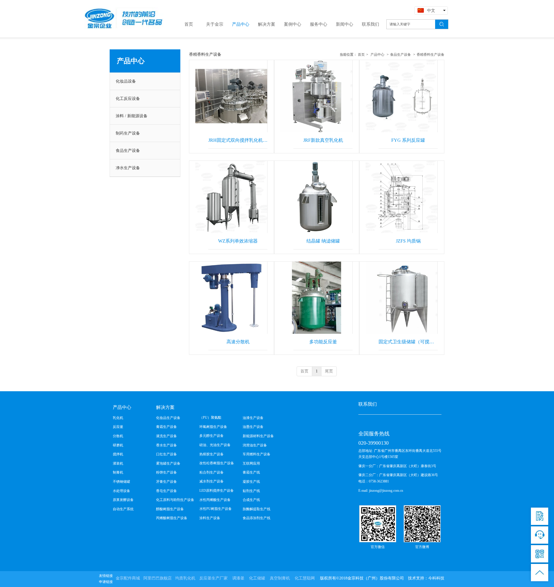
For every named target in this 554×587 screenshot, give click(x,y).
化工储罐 (257, 578)
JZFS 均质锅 (408, 240)
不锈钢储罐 (121, 482)
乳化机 (118, 418)
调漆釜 (238, 578)
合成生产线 (251, 500)
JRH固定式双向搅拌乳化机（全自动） (237, 140)
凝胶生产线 (251, 482)
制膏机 (118, 472)
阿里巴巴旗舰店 (157, 578)
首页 (361, 55)
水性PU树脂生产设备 (215, 509)
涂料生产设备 (209, 518)
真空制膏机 (280, 578)
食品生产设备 (400, 55)
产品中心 (377, 55)
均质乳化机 (185, 578)
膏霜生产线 (251, 472)
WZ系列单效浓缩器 (238, 240)
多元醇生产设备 (211, 436)
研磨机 (118, 445)
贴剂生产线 (251, 491)
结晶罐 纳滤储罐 (323, 240)
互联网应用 (251, 463)
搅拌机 (118, 454)
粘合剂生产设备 (211, 472)
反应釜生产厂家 (213, 578)
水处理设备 (121, 491)
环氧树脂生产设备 (213, 427)
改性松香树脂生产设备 (216, 463)
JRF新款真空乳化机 (323, 140)
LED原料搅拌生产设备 (216, 491)
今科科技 (436, 578)
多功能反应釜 (323, 341)
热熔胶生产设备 (211, 454)
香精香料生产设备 (430, 55)
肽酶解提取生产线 (256, 509)
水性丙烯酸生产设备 (215, 500)
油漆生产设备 (253, 418)
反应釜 (118, 427)
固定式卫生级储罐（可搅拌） (408, 341)
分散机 (118, 436)
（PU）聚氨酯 (210, 417)
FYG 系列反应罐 (408, 140)
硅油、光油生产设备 (215, 445)
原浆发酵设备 (123, 500)
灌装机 (118, 463)
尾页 (329, 371)
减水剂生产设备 (211, 481)
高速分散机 (238, 341)
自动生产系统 (123, 509)
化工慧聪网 (305, 578)
